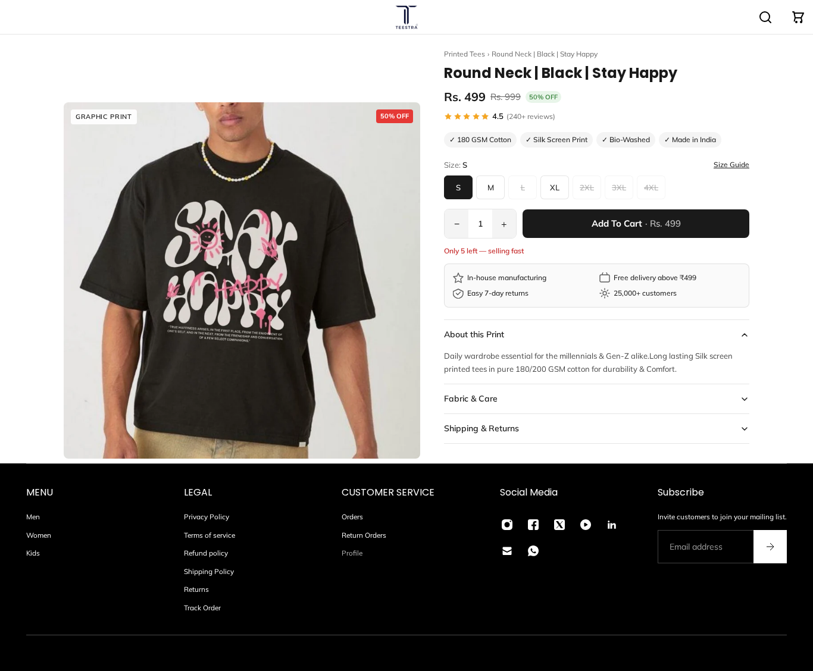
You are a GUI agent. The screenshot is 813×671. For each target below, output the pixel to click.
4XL (651, 187)
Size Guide (731, 165)
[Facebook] (533, 525)
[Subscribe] (770, 546)
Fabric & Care (471, 398)
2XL (587, 187)
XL (554, 187)
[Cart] (798, 17)
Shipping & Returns (481, 428)
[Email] (507, 551)
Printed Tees (464, 53)
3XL (619, 187)
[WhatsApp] (533, 551)
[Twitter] (559, 525)
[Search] (765, 17)
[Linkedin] (612, 525)
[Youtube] (586, 525)
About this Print (474, 334)
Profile (352, 552)
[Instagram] (507, 525)
